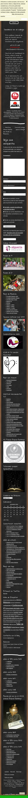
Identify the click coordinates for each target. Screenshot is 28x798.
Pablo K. (15, 614)
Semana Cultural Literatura (8, 621)
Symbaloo (8, 432)
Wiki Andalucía (9, 668)
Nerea (22, 115)
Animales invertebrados (11, 674)
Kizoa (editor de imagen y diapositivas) (15, 409)
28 (4, 516)
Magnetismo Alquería (11, 761)
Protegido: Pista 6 (15, 534)
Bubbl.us (8, 400)
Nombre (6, 179)
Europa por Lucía (10, 756)
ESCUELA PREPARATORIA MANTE (14, 574)
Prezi (22, 614)
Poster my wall (9, 420)
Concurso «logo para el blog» (20, 129)
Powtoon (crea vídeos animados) (13, 422)
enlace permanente (14, 118)
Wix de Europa (9, 764)
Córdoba (7, 610)
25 (17, 514)
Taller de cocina (12, 624)
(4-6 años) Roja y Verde (11, 299)
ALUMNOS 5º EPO (13, 113)
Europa (4, 612)
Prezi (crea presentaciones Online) (14, 424)
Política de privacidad (9, 774)
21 (4, 514)
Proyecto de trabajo (8, 616)
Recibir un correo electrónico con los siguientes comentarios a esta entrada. (13, 214)
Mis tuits (5, 593)
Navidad (12, 614)
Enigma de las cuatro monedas (17, 536)
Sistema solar (9, 686)
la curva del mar (9, 575)
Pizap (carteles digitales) (12, 419)
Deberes (11, 610)
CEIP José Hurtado (10, 570)
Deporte (14, 610)
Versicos (8, 587)
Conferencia (18, 602)
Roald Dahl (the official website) (13, 559)
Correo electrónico (9, 185)
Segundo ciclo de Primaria (12, 311)
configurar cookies (6, 14)
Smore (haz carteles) (11, 427)
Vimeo (17, 629)
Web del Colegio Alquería (12, 562)
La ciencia (8, 663)
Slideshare (6, 624)
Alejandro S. (12, 115)
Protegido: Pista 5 (14, 532)
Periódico (19, 614)
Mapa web (12, 772)
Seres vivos (9, 684)
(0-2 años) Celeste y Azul (12, 296)
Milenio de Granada (6, 614)
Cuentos (22, 608)
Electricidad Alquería (11, 752)
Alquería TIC (9, 301)
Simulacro (13, 116)
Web (4, 192)
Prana (7, 580)
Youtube (21, 630)
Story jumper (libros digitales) (13, 429)
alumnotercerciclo (7, 112)
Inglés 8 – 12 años (10, 308)
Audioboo (8, 399)
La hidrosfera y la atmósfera (12, 735)
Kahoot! (8, 407)
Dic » (7, 519)
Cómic (4, 610)
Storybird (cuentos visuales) (12, 430)
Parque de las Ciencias (11, 545)
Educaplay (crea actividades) (12, 405)
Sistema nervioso (10, 666)
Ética (4, 631)
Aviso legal (18, 772)
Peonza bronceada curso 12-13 (13, 552)
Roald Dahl (8, 557)
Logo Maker (9, 381)
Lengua (20, 612)
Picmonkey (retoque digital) (12, 415)
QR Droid (8, 388)
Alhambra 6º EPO (10, 743)
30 (11, 516)
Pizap (7, 386)
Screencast (9, 390)
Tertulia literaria (15, 627)
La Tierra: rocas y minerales (12, 665)
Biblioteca (19, 600)
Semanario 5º (20, 113)
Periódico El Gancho (10, 554)
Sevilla (19, 621)
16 (11, 512)
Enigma (21, 610)
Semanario (16, 621)
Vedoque (8, 561)
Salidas (17, 616)
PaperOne (8, 383)
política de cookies (10, 16)
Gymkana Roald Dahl (9, 612)
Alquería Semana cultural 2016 (9, 600)
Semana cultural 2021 (19, 620)
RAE (7, 556)
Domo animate (9, 402)
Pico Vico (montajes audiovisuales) (14, 417)
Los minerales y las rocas (12, 736)
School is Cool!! (10, 585)
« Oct (4, 519)
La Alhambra (9, 661)
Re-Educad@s (9, 582)
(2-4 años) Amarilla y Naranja (12, 298)
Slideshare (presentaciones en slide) (14, 425)
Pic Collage (9, 385)
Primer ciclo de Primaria (11, 309)
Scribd (4, 618)
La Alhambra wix (10, 757)
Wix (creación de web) (11, 435)
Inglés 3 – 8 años (10, 306)
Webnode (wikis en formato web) (13, 434)
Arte (15, 600)
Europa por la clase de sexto (12, 754)
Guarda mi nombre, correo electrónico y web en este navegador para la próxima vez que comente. (13, 200)
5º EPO (7, 113)
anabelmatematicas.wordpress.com (14, 568)
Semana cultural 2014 (10, 620)
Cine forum (8, 749)
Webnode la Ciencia (10, 762)
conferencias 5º (7, 605)
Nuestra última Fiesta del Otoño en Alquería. (7, 130)
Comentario (6, 156)
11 (17, 510)
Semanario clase (6, 116)
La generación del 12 (11, 578)
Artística (8, 303)
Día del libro (18, 610)
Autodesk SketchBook (11, 380)
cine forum (12, 602)
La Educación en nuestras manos (13, 577)
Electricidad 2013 (10, 751)
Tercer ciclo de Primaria (11, 313)
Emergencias (18, 115)
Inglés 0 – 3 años (10, 304)
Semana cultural (11, 618)
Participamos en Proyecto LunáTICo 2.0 (15, 547)
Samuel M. (21, 616)
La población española (11, 682)
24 (14, 514)
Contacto (7, 772)
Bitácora (6, 602)
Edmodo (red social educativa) (13, 404)
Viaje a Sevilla (13, 629)
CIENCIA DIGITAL (10, 572)
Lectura (16, 612)
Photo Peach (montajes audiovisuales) (15, 410)
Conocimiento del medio (12, 608)
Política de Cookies (9, 777)
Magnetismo (9, 759)
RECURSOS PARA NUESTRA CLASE (14, 584)
